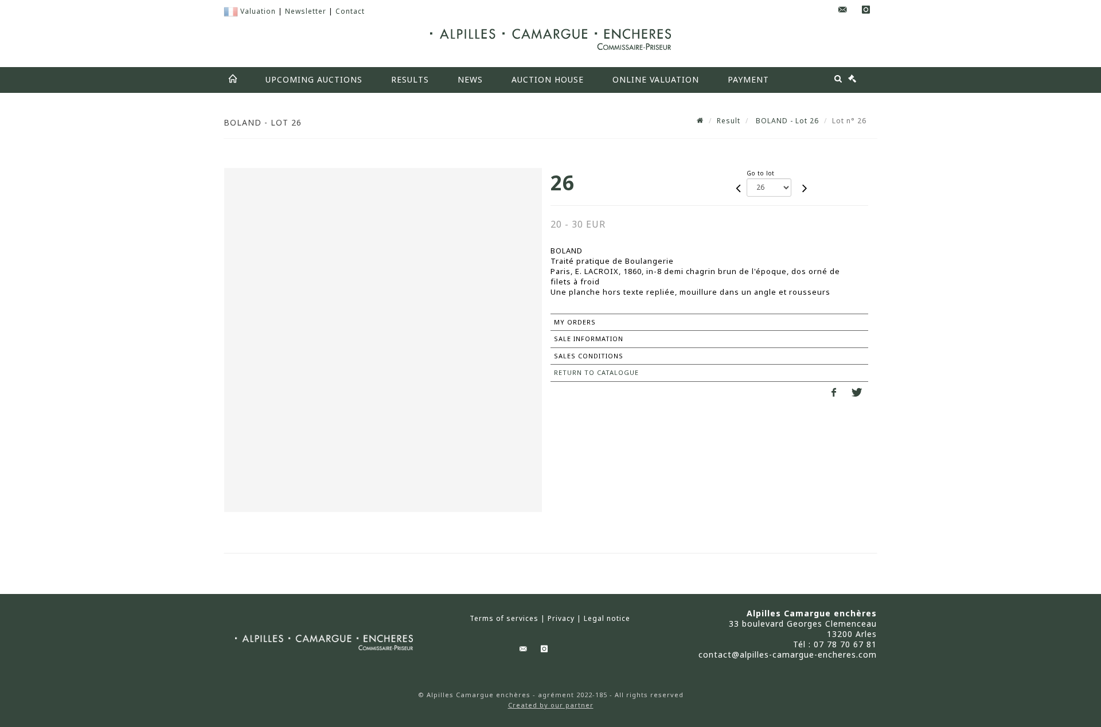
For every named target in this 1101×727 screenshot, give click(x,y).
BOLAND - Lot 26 (786, 121)
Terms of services (504, 618)
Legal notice (607, 618)
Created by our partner (551, 705)
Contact (350, 11)
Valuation (258, 11)
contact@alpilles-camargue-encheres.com (787, 654)
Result (728, 121)
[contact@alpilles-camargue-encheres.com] (842, 10)
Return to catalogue (596, 372)
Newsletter (305, 11)
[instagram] (865, 10)
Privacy (561, 618)
